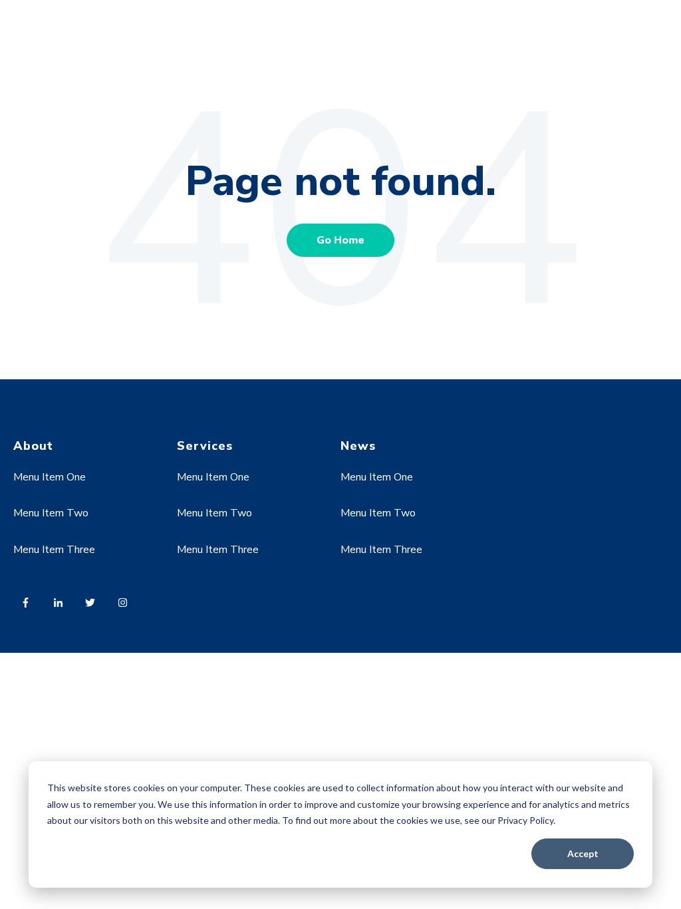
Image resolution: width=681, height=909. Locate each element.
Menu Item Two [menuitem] (50, 513)
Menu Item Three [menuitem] (54, 549)
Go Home (340, 240)
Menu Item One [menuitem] (49, 477)
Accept (583, 853)
